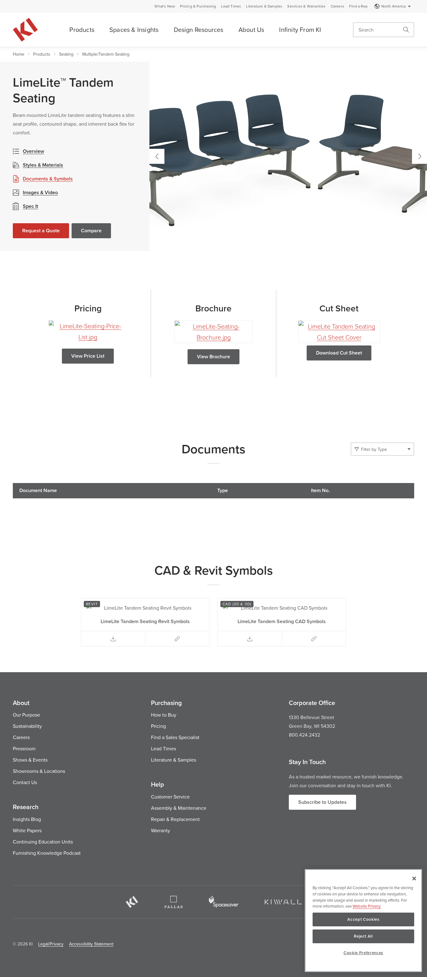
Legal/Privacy (50, 944)
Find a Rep (358, 6)
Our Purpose (26, 714)
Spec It (30, 206)
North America (393, 6)
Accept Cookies (363, 919)
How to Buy (163, 714)
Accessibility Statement (91, 944)
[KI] (132, 902)
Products (81, 29)
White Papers (27, 830)
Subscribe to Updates (322, 802)
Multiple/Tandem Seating (105, 54)
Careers (337, 6)
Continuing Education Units (43, 841)
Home (18, 54)
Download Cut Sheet (339, 352)
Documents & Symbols (48, 178)
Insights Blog (27, 819)
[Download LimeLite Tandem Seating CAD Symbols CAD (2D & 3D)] (250, 638)
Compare (91, 230)
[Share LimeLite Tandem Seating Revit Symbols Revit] (177, 638)
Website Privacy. (367, 906)
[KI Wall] (283, 901)
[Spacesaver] (224, 902)
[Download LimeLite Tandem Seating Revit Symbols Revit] (113, 638)
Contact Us (25, 782)
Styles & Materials (43, 165)
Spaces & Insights (133, 29)
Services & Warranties (306, 6)
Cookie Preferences (363, 953)
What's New (164, 6)
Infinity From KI (300, 29)
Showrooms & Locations (39, 771)
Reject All (363, 936)
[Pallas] (173, 902)
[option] (288, 156)
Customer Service (170, 796)
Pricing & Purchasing (198, 6)
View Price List (87, 356)
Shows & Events (30, 759)
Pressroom (24, 748)
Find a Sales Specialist (175, 737)
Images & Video (40, 192)
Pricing (158, 726)
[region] (363, 920)
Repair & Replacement (175, 819)
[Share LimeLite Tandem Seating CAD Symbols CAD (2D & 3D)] (314, 638)
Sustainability (27, 726)
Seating (66, 54)
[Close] (414, 878)
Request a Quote (41, 230)
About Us (251, 29)
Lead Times (231, 6)
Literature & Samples (264, 6)
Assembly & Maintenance (178, 807)
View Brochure (213, 356)
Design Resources (199, 29)
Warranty (160, 830)
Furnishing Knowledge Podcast (47, 852)
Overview (33, 151)
